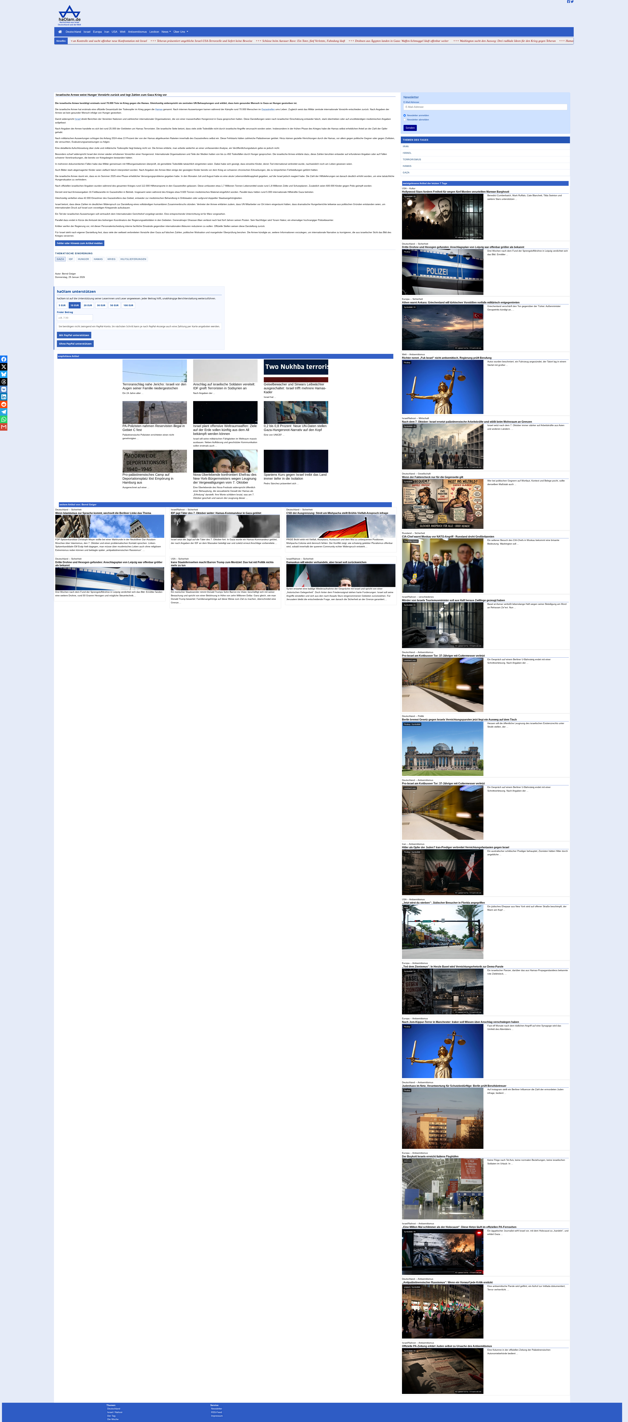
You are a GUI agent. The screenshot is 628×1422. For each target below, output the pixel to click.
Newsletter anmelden (418, 115)
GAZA (406, 172)
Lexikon (154, 31)
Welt (122, 31)
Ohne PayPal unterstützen (75, 343)
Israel (87, 31)
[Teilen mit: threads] (3, 382)
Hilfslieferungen (133, 259)
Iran (106, 31)
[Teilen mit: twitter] (3, 367)
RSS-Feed (216, 1412)
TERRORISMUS (412, 159)
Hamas (159, 109)
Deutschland (73, 31)
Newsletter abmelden (418, 119)
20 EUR (88, 305)
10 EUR (74, 305)
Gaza (60, 259)
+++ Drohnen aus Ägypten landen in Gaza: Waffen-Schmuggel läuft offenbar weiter (310, 40)
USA (114, 31)
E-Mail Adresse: (411, 102)
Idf (71, 259)
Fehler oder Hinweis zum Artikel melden (80, 243)
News (165, 31)
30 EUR (101, 305)
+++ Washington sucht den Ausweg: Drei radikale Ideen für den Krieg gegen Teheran (416, 40)
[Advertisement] (314, 69)
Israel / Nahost (114, 1412)
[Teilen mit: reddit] (3, 404)
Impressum (217, 1415)
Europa (97, 31)
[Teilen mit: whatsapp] (3, 419)
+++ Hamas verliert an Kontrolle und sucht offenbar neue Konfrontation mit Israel (520, 40)
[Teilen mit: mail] (3, 427)
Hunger (83, 259)
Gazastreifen (268, 109)
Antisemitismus (137, 31)
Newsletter (216, 1408)
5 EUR (62, 305)
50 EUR (114, 305)
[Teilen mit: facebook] (3, 359)
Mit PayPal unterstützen (74, 335)
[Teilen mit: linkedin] (3, 397)
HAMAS (407, 166)
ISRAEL (407, 153)
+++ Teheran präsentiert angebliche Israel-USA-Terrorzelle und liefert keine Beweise (113, 40)
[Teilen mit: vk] (3, 389)
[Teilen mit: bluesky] (3, 374)
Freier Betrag (65, 312)
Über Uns (180, 31)
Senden (410, 127)
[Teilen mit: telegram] (3, 412)
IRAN (406, 146)
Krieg (112, 259)
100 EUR (128, 305)
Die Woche (113, 1419)
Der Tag (111, 1415)
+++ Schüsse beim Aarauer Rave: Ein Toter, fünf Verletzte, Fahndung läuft (211, 40)
